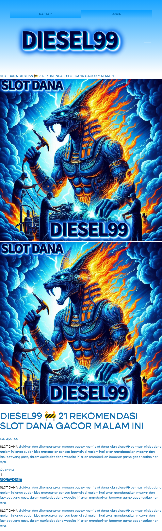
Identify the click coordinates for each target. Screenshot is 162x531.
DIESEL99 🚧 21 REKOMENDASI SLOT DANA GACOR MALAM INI (67, 76)
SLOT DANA (9, 76)
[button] (11, 480)
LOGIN (117, 14)
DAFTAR (45, 14)
